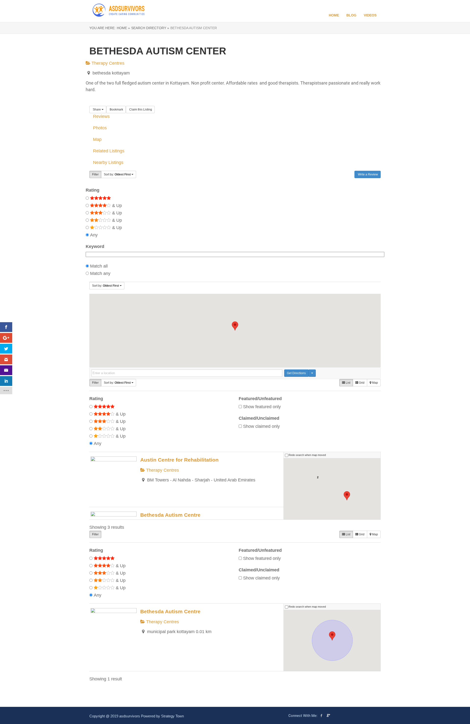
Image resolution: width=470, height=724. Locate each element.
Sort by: (117, 174)
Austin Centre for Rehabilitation (179, 460)
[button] (235, 326)
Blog (351, 15)
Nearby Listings (108, 162)
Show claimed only (261, 426)
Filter (95, 174)
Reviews (101, 116)
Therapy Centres (107, 63)
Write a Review (367, 174)
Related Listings (108, 150)
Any (94, 235)
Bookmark (116, 109)
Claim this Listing (140, 109)
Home (334, 15)
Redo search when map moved (307, 455)
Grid (361, 382)
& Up (116, 205)
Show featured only (262, 406)
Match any (100, 273)
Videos (370, 15)
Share (97, 109)
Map (97, 139)
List (347, 382)
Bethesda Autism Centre (170, 515)
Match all (99, 266)
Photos (100, 127)
